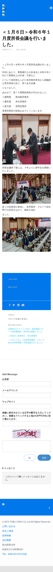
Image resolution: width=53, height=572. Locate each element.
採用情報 (6, 535)
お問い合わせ (8, 526)
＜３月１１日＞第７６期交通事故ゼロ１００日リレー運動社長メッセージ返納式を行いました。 (26, 294)
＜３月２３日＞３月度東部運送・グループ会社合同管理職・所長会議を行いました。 (26, 341)
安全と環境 (7, 530)
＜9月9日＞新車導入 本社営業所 (22, 335)
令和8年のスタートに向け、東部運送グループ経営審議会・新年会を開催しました (26, 330)
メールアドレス (10, 390)
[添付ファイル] (29, 458)
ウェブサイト (8, 401)
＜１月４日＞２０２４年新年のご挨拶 (24, 283)
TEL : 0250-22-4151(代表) (14, 553)
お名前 (5, 379)
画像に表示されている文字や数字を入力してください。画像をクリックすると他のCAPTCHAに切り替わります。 (26, 415)
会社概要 (6, 539)
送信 (44, 457)
